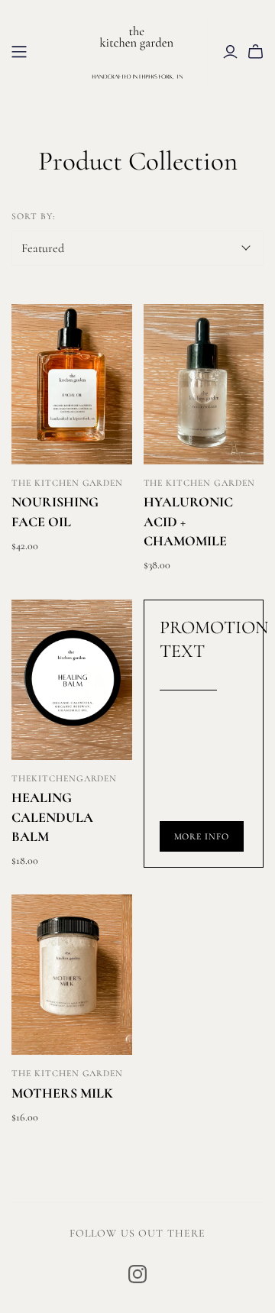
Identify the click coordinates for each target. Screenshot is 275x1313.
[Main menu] (19, 52)
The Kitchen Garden (67, 482)
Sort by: (33, 216)
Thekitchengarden (64, 778)
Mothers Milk (62, 1093)
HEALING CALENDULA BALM (52, 816)
